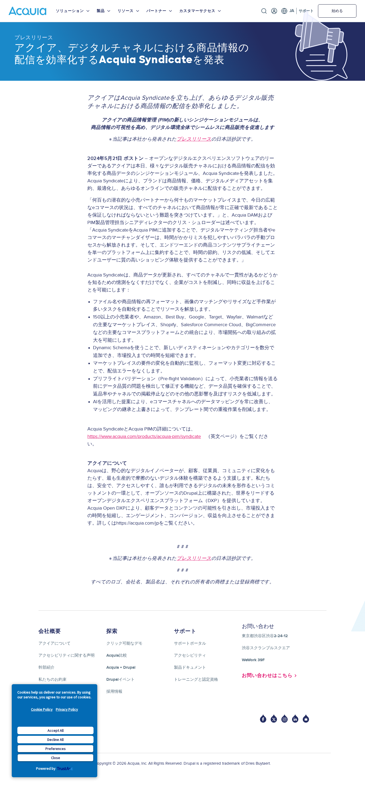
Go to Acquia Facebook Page (263, 718)
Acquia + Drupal (120, 667)
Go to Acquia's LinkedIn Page (295, 718)
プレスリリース (33, 37)
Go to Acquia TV (306, 718)
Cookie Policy (42, 709)
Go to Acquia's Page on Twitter (274, 718)
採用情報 (114, 691)
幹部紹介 (46, 667)
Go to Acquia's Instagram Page (284, 718)
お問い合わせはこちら (267, 676)
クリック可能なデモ (124, 643)
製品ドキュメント (190, 667)
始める (337, 11)
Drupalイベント (120, 679)
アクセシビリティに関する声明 (66, 655)
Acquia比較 (116, 655)
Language (287, 11)
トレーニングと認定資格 (196, 679)
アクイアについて (54, 643)
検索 (264, 11)
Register (274, 11)
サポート (306, 11)
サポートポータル (190, 643)
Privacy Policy (67, 709)
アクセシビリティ (190, 655)
